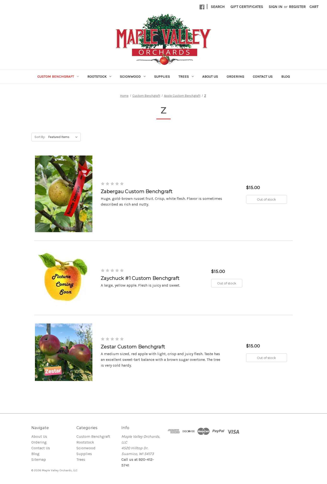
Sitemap (38, 459)
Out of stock (266, 199)
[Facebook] (201, 7)
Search (218, 6)
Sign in (275, 6)
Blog (285, 76)
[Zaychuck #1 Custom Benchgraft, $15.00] (63, 277)
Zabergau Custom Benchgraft (137, 191)
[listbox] (64, 137)
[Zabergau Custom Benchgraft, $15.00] (63, 194)
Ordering (235, 76)
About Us (210, 76)
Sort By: (39, 137)
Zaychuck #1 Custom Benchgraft (140, 278)
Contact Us (263, 76)
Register (297, 6)
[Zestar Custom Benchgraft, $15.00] (63, 352)
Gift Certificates (247, 6)
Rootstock (97, 76)
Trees (184, 76)
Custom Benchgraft (55, 76)
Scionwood (130, 76)
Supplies (162, 76)
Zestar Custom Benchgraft (133, 347)
